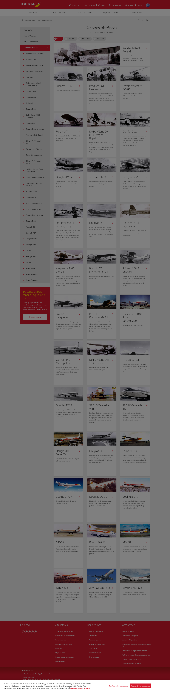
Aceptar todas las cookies (140, 686)
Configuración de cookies (118, 686)
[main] (85, 686)
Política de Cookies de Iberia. (79, 688)
